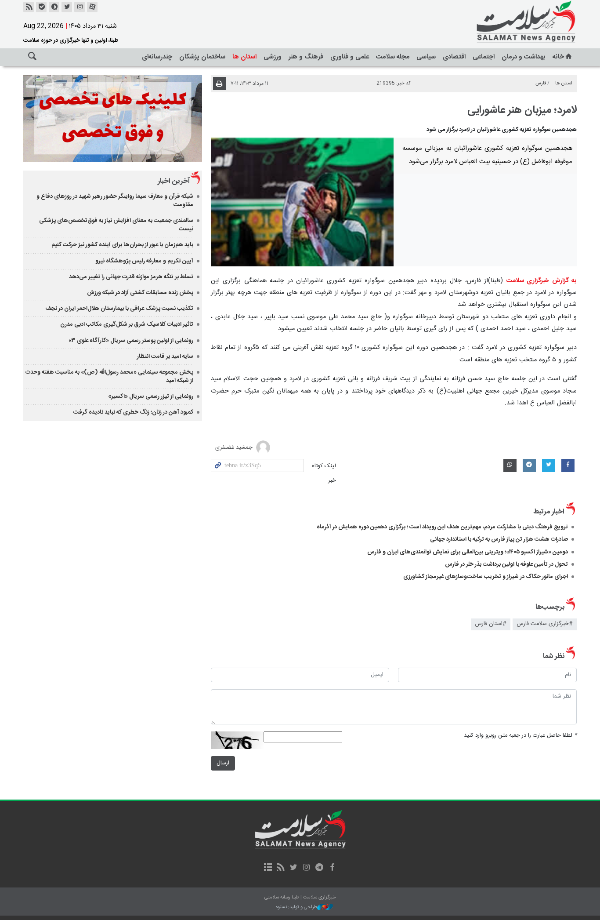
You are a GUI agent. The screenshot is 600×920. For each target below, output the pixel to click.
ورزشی (273, 56)
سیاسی (426, 56)
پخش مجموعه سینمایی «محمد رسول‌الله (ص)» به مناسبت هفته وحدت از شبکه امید (109, 376)
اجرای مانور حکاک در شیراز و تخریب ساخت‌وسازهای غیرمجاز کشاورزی (485, 577)
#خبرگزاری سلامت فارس (544, 624)
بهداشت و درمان (524, 56)
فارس (540, 83)
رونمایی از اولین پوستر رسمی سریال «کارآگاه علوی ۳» (131, 340)
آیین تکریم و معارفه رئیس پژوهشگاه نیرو (144, 261)
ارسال (223, 763)
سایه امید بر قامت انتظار (165, 356)
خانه (558, 56)
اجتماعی (484, 56)
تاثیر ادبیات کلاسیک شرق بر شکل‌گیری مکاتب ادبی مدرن (126, 324)
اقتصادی (454, 56)
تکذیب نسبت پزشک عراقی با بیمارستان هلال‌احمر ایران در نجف (119, 308)
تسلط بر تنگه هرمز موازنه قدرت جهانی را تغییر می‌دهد (131, 277)
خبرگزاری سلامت (506, 22)
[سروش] (54, 7)
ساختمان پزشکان (202, 56)
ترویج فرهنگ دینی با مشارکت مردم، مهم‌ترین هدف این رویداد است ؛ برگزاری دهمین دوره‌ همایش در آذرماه (441, 527)
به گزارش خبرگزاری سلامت (541, 281)
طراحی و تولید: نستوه (296, 907)
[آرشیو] (267, 868)
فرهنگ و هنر (306, 56)
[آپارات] (92, 7)
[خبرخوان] (28, 7)
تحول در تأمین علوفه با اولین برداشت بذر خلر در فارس (506, 564)
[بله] (41, 7)
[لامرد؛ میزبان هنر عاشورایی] (302, 202)
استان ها (244, 56)
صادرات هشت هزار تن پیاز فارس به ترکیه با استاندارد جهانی (499, 539)
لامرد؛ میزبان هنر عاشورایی (522, 110)
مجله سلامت (392, 56)
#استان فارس (490, 624)
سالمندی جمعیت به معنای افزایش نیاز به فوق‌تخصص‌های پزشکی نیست (116, 225)
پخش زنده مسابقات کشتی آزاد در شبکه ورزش (140, 293)
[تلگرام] (319, 868)
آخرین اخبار (174, 181)
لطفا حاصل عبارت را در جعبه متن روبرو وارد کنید (520, 735)
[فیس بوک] (331, 868)
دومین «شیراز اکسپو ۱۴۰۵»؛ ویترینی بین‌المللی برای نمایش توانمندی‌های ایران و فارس (467, 552)
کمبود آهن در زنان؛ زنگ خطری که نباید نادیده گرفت (133, 412)
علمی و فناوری (349, 56)
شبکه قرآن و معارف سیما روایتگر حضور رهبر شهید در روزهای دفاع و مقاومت (114, 201)
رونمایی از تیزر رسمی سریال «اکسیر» (150, 396)
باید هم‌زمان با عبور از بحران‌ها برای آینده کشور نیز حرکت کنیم (122, 245)
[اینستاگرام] (79, 7)
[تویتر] (66, 7)
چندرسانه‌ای (157, 56)
